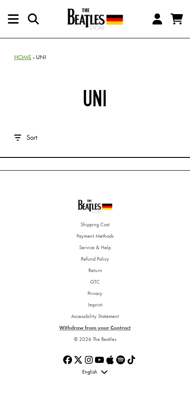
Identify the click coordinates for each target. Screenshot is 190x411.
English (89, 371)
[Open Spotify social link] (120, 360)
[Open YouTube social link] (99, 360)
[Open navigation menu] (13, 19)
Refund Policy (95, 258)
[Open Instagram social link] (89, 360)
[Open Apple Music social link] (110, 360)
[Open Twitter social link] (78, 360)
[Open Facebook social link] (67, 360)
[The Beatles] (95, 19)
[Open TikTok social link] (131, 360)
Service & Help (95, 247)
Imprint (95, 304)
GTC (95, 281)
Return (95, 270)
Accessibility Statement (95, 316)
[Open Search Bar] (33, 19)
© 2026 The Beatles (95, 339)
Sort (32, 137)
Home (22, 57)
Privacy (95, 293)
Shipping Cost (95, 224)
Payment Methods (95, 235)
